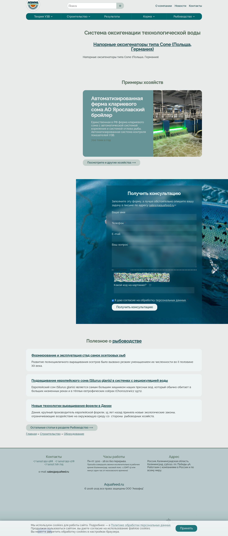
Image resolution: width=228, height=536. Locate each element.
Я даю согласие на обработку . (151, 300)
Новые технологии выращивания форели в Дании (71, 406)
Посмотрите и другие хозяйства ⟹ (111, 162)
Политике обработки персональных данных (140, 525)
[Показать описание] (129, 270)
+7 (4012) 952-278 (64, 461)
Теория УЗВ (42, 16)
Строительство (77, 16)
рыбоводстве (127, 341)
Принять (186, 528)
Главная (31, 433)
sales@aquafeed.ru (162, 205)
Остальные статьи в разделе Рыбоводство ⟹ (61, 427)
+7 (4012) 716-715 (54, 464)
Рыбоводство (183, 16)
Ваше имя (118, 212)
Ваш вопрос (121, 244)
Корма (147, 16)
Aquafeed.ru (114, 484)
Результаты (112, 16)
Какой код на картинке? (131, 285)
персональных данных (171, 300)
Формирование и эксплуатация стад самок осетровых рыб (78, 355)
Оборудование (74, 433)
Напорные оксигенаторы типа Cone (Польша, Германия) (142, 47)
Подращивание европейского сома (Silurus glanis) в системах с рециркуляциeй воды (99, 380)
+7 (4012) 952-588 (43, 461)
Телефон (118, 223)
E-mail (116, 234)
